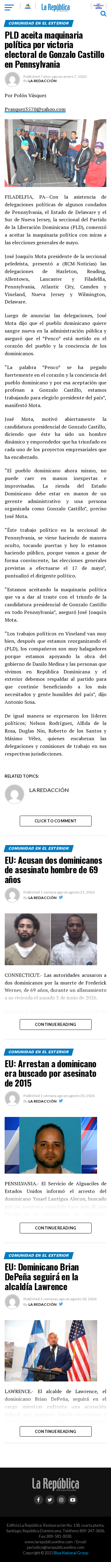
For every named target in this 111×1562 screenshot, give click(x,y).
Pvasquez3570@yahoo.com (35, 109)
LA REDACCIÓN (42, 80)
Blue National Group (71, 1552)
